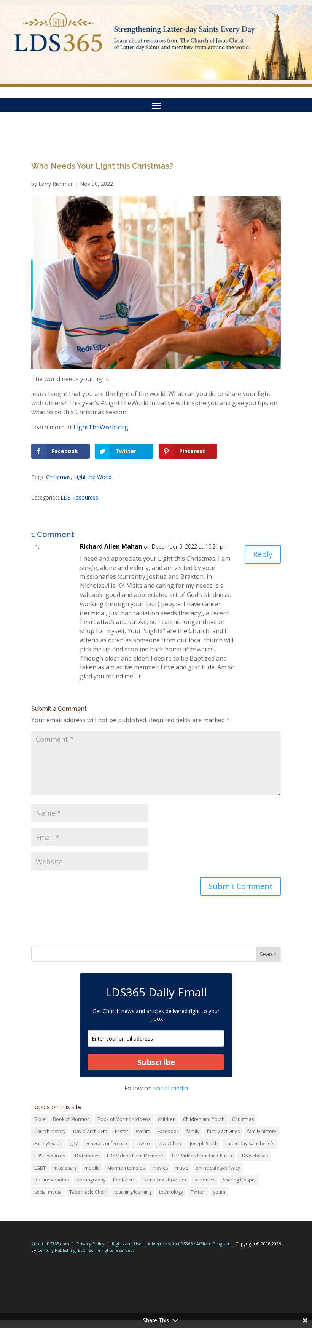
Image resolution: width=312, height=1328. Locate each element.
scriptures (204, 1179)
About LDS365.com (50, 1244)
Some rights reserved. (111, 1250)
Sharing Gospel (239, 1179)
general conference (106, 1143)
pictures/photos (51, 1179)
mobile (92, 1168)
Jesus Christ (170, 1143)
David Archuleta (90, 1131)
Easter (121, 1131)
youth (219, 1192)
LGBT (40, 1168)
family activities (223, 1131)
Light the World (92, 476)
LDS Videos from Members (135, 1155)
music (181, 1168)
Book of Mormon (71, 1119)
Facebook (168, 1131)
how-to (142, 1143)
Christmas (58, 476)
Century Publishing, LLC (61, 1250)
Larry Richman (56, 183)
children (166, 1119)
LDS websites (254, 1155)
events (143, 1131)
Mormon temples (126, 1168)
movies (160, 1168)
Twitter (198, 1192)
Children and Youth (203, 1119)
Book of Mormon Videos (123, 1119)
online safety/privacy (218, 1168)
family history (261, 1131)
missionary (65, 1168)
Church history (49, 1131)
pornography (90, 1179)
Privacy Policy (90, 1244)
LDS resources (49, 1155)
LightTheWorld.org (100, 427)
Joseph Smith (204, 1143)
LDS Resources (79, 497)
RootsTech (124, 1179)
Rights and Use (127, 1244)
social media (170, 1088)
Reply (262, 554)
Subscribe (156, 1062)
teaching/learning (132, 1192)
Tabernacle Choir (88, 1192)
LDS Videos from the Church (202, 1155)
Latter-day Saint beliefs (249, 1143)
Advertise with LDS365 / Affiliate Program (189, 1244)
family (192, 1131)
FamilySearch (48, 1143)
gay (74, 1143)
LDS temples (86, 1155)
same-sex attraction (164, 1179)
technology (171, 1192)
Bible (39, 1119)
